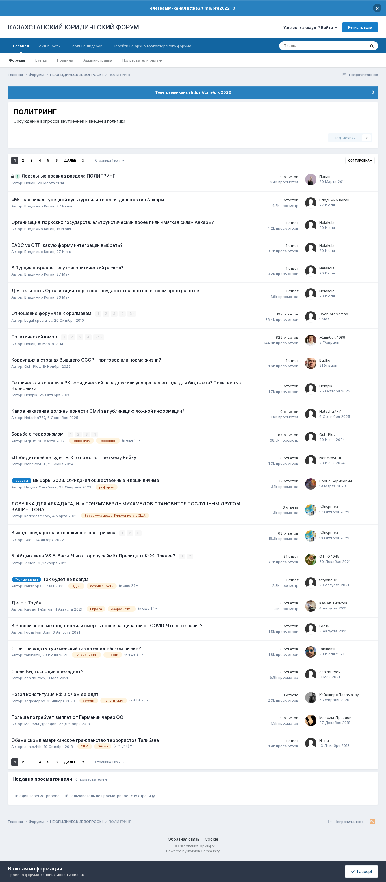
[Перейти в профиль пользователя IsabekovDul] (310, 460)
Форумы (17, 60)
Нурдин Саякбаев (40, 487)
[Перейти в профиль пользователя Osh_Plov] (310, 437)
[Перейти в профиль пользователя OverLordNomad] (310, 317)
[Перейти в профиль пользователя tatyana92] (310, 583)
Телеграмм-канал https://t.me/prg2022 (189, 8)
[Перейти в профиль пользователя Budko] (310, 363)
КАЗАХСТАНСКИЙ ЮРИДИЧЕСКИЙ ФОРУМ (73, 27)
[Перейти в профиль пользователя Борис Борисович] (310, 484)
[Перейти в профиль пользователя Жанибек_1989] (310, 340)
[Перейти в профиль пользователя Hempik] (310, 389)
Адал (29, 539)
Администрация (97, 60)
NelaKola (327, 222)
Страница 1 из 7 (108, 160)
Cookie (211, 839)
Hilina (324, 740)
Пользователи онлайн (142, 60)
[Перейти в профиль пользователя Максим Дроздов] (310, 720)
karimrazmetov (37, 516)
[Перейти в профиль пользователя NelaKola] (310, 225)
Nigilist (30, 441)
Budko (324, 360)
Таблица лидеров (86, 46)
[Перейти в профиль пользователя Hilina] (310, 743)
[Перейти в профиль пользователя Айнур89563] (310, 510)
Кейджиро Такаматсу (339, 694)
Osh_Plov (32, 366)
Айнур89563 (330, 507)
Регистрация (360, 27)
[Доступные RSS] (372, 822)
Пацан (29, 183)
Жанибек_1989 (332, 337)
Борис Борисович (335, 481)
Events (41, 60)
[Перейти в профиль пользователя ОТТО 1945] (310, 559)
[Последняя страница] (83, 160)
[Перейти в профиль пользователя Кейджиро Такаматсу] (310, 697)
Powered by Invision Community (193, 851)
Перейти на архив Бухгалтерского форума (152, 46)
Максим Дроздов (40, 723)
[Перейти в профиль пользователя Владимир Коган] (310, 203)
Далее (70, 160)
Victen (30, 563)
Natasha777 (34, 417)
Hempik (30, 395)
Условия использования (62, 874)
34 (98, 337)
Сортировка (359, 160)
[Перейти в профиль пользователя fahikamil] (310, 652)
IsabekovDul (35, 464)
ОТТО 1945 (329, 556)
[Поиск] (372, 45)
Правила (65, 60)
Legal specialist (38, 320)
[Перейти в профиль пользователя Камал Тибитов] (310, 606)
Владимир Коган (39, 206)
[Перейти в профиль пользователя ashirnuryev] (310, 674)
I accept (363, 871)
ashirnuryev (34, 678)
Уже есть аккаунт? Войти (309, 27)
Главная (21, 46)
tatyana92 (328, 580)
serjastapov (34, 701)
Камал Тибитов (38, 609)
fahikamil (32, 655)
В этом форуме (345, 46)
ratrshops (32, 586)
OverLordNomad (333, 314)
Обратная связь (183, 839)
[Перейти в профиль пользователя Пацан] (310, 179)
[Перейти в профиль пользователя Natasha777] (310, 414)
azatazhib (33, 746)
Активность (49, 46)
